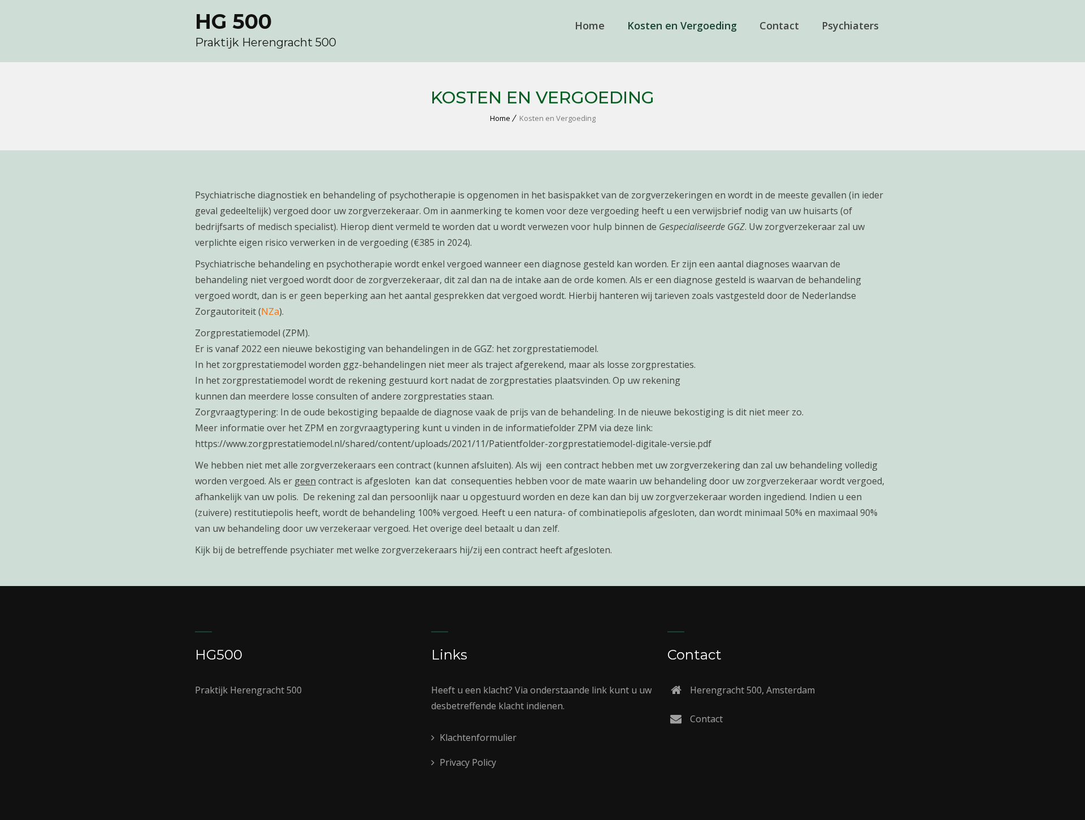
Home (590, 25)
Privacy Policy (466, 762)
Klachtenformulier (477, 737)
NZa (270, 311)
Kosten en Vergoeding (682, 25)
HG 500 (233, 21)
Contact (779, 25)
